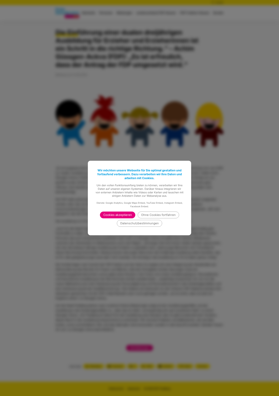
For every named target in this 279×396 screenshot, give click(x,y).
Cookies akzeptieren (117, 215)
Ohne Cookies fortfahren (158, 215)
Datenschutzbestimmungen (139, 223)
